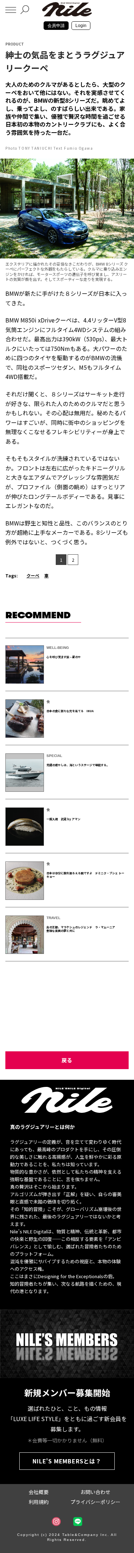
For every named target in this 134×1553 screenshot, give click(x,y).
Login (80, 25)
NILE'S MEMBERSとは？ (67, 1461)
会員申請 (56, 25)
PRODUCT (14, 44)
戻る (66, 1060)
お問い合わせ (95, 1491)
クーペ (32, 575)
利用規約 (39, 1501)
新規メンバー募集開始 (67, 1392)
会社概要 (39, 1491)
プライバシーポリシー (95, 1501)
